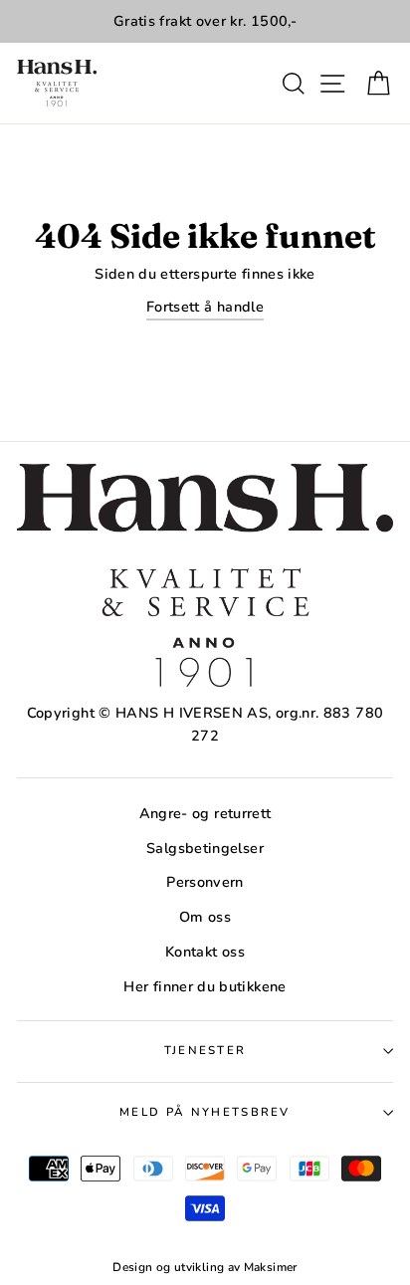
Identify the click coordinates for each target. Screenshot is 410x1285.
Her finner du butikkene (204, 986)
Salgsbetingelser (205, 848)
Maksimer (271, 1267)
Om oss (205, 917)
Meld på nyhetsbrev (205, 1112)
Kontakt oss (205, 952)
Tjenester (205, 1050)
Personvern (205, 882)
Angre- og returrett (205, 813)
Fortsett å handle (205, 307)
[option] (205, 21)
